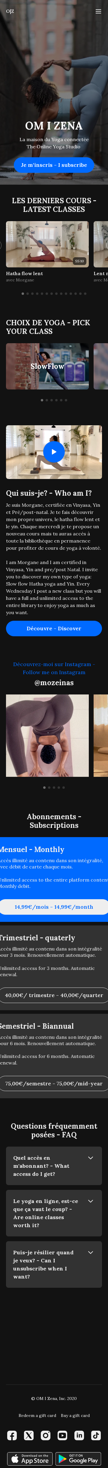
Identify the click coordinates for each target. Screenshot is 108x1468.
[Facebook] (12, 1435)
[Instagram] (45, 1435)
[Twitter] (29, 1435)
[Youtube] (62, 1435)
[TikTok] (96, 1435)
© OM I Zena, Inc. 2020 (54, 1398)
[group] (47, 244)
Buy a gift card (75, 1415)
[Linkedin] (79, 1435)
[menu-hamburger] (98, 11)
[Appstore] (30, 1459)
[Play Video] (54, 452)
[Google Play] (78, 1459)
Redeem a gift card (37, 1415)
